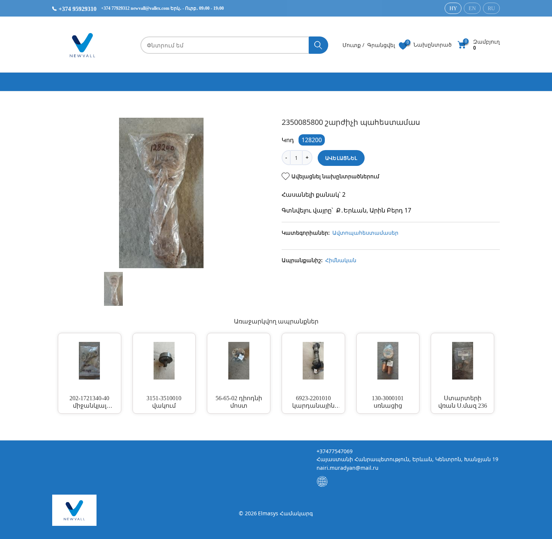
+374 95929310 (77, 9)
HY (453, 8)
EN (472, 8)
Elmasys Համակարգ (285, 513)
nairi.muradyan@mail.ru (348, 468)
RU (491, 8)
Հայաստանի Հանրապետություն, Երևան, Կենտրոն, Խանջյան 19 (407, 459)
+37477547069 (335, 451)
